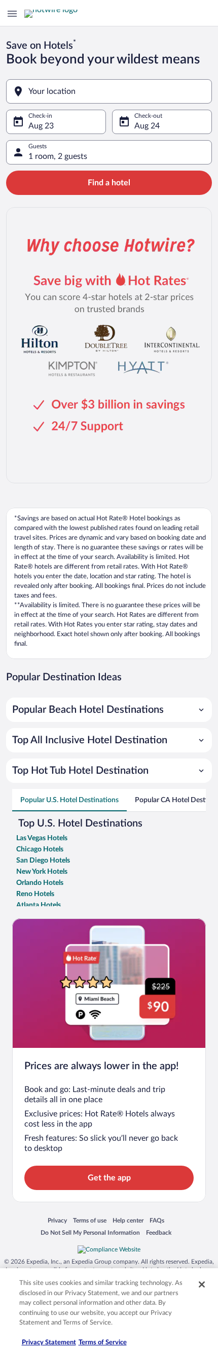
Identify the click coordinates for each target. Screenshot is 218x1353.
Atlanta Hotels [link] (38, 905)
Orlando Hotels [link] (39, 882)
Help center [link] (128, 1221)
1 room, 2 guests (57, 156)
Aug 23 (41, 126)
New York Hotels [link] (41, 871)
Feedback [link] (158, 1233)
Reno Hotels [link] (35, 894)
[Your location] (109, 91)
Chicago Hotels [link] (39, 849)
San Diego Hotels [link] (43, 860)
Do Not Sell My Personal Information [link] (90, 1233)
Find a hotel (109, 183)
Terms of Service (103, 1342)
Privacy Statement (49, 1342)
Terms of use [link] (89, 1221)
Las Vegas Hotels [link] (41, 838)
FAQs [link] (157, 1221)
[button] (109, 710)
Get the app (109, 1178)
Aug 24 (147, 126)
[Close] (202, 1284)
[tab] (69, 800)
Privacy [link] (57, 1221)
